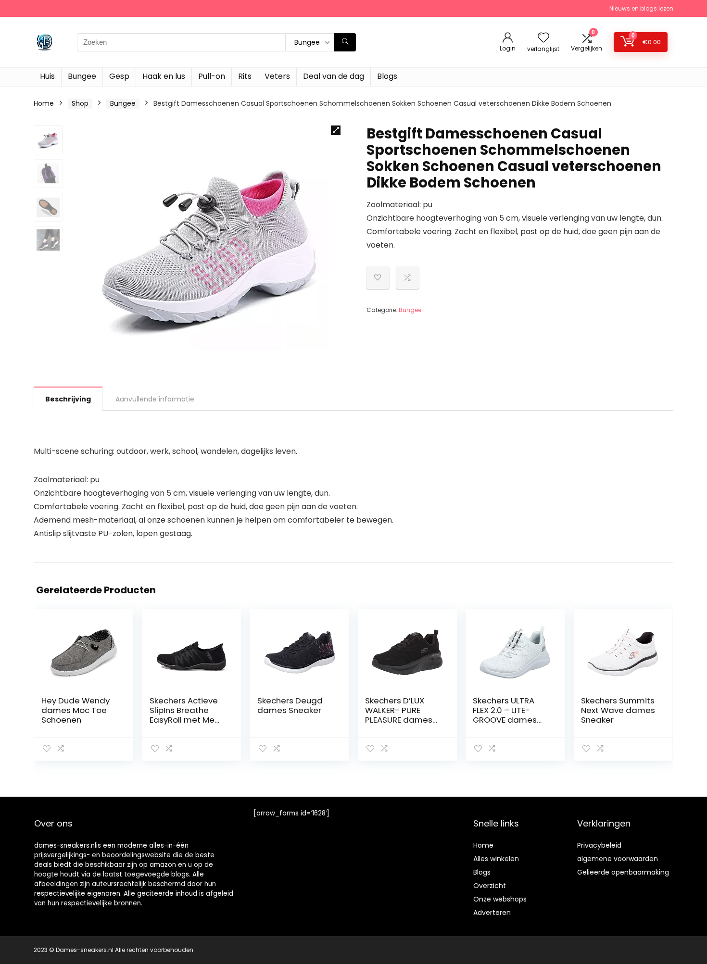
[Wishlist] (543, 38)
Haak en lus (163, 76)
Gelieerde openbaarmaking (623, 872)
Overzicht (489, 885)
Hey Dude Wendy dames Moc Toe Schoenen (75, 710)
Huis (47, 76)
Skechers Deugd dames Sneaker (290, 705)
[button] (336, 130)
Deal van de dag (333, 76)
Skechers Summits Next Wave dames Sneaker (618, 710)
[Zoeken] (345, 42)
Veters (277, 76)
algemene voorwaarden (617, 859)
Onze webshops (500, 899)
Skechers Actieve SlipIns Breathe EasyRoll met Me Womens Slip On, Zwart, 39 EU (184, 720)
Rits (245, 76)
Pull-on (211, 76)
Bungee (82, 76)
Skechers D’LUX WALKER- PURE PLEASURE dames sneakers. (398, 715)
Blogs (387, 76)
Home (44, 103)
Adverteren (492, 912)
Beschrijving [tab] (68, 399)
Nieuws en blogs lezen (641, 8)
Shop (80, 103)
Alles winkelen (496, 859)
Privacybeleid (599, 845)
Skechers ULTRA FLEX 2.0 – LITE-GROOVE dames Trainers (505, 715)
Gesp (119, 76)
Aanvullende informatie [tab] (154, 399)
